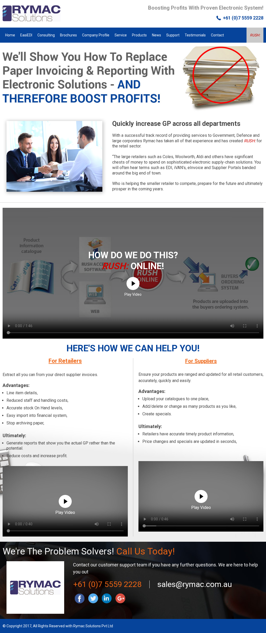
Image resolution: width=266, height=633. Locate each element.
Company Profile (95, 35)
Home (10, 35)
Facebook (80, 598)
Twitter (93, 598)
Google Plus (120, 598)
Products (139, 35)
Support (172, 35)
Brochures (68, 35)
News (156, 35)
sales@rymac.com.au (194, 584)
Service (121, 35)
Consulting (46, 35)
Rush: (255, 35)
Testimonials (195, 35)
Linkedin (107, 598)
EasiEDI (26, 35)
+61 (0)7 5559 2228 (243, 18)
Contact (217, 35)
